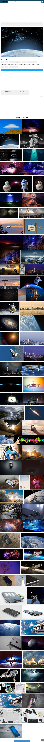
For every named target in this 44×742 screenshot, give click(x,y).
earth (6, 66)
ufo (2, 62)
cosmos (20, 64)
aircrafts (38, 64)
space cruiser (10, 64)
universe (34, 62)
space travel (4, 64)
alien (25, 64)
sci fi (16, 64)
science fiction (12, 62)
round (29, 64)
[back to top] (42, 740)
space (7, 62)
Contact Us (41, 96)
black (33, 64)
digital (11, 66)
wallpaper (15, 66)
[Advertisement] (22, 13)
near (2, 66)
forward (24, 62)
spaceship (19, 62)
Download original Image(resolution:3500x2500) (22, 69)
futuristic (29, 62)
